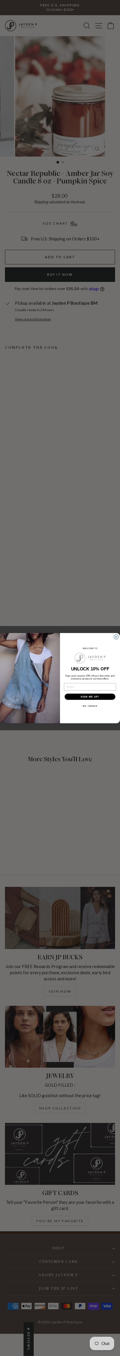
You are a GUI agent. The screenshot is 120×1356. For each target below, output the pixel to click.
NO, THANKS (90, 706)
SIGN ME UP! (90, 696)
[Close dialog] (116, 636)
